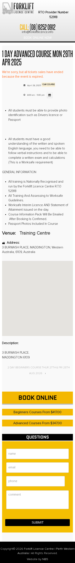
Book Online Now (38, 37)
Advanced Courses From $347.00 (37, 423)
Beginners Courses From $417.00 (37, 412)
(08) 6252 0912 (42, 27)
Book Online (37, 397)
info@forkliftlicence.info (37, 32)
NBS (45, 559)
